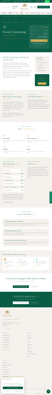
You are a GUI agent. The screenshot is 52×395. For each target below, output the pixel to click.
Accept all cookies (12, 387)
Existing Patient (35, 7)
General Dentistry (6, 335)
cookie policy (19, 384)
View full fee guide (8, 202)
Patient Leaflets (30, 351)
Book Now (42, 83)
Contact (49, 13)
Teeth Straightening (6, 340)
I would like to (6, 16)
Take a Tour (29, 349)
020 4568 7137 (15, 7)
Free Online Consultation (39, 43)
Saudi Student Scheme (31, 354)
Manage (8, 390)
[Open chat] (48, 391)
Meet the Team (22, 13)
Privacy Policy (36, 388)
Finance (32, 13)
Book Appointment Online (20, 286)
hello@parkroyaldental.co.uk (8, 365)
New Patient (31, 7)
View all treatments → (7, 349)
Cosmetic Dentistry (6, 337)
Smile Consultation (33, 16)
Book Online (5, 367)
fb (3, 7)
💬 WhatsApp (47, 1)
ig (6, 328)
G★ (8, 7)
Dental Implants (5, 344)
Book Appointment (43, 7)
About (17, 13)
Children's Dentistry (6, 342)
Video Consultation (41, 16)
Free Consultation (24, 16)
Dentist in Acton (5, 374)
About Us (29, 335)
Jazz (40, 393)
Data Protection (30, 388)
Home (4, 22)
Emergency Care (6, 369)
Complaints (41, 388)
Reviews (38, 13)
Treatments (3, 13)
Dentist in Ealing (6, 376)
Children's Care (11, 13)
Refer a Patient (29, 344)
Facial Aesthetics (15, 22)
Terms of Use (46, 388)
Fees (27, 13)
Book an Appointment (16, 16)
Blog (43, 13)
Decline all (18, 390)
